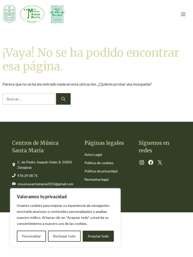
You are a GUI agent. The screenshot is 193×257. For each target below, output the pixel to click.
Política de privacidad (100, 171)
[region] (65, 217)
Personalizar (31, 236)
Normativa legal (96, 179)
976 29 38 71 (27, 175)
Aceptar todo (98, 236)
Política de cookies (99, 163)
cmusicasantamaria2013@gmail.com (45, 184)
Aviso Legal (93, 154)
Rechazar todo (64, 236)
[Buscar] (63, 99)
